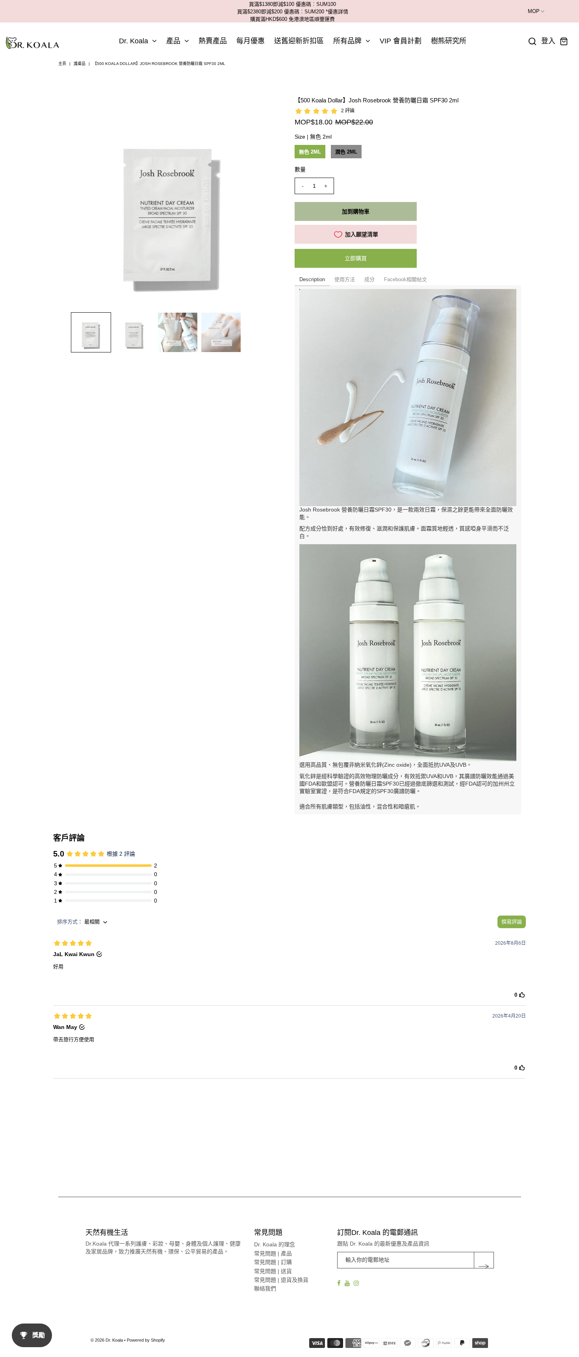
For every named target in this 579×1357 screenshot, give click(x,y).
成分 (369, 279)
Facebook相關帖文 (405, 279)
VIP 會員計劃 (400, 41)
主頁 (62, 63)
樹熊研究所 (448, 41)
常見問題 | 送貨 (273, 1271)
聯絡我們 (265, 1288)
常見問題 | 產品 (273, 1253)
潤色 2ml (346, 152)
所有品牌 (347, 41)
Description (312, 279)
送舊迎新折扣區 (299, 41)
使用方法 (344, 279)
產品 (173, 41)
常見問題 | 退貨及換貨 (281, 1280)
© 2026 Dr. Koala (107, 1340)
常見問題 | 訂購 (273, 1262)
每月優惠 (250, 41)
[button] (91, 332)
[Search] (532, 41)
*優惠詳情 (337, 12)
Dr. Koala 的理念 (274, 1244)
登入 (548, 41)
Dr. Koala (133, 41)
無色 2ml (310, 152)
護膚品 (79, 63)
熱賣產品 (213, 41)
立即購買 (356, 258)
